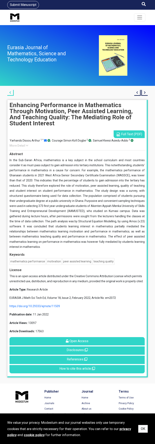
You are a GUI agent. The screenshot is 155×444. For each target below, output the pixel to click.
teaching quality (103, 261)
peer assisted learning (77, 261)
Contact (48, 408)
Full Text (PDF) (131, 134)
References (75, 359)
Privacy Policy (126, 403)
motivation (54, 261)
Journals (49, 403)
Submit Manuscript (23, 5)
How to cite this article (75, 369)
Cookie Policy (126, 408)
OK (143, 429)
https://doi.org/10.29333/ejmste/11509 (34, 306)
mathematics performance (27, 261)
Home (47, 397)
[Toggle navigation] (139, 17)
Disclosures (76, 350)
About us (86, 408)
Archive (86, 403)
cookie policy (34, 435)
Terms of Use (126, 397)
